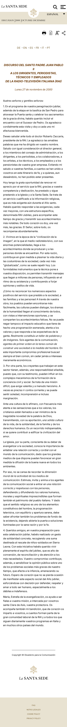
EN (25, 47)
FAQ (33, 705)
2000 (18, 20)
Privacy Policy (34, 718)
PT (48, 47)
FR (37, 47)
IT (43, 47)
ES (31, 47)
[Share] (64, 33)
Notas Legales (34, 710)
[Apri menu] (63, 7)
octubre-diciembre (33, 20)
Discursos (8, 20)
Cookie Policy (33, 714)
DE (18, 47)
